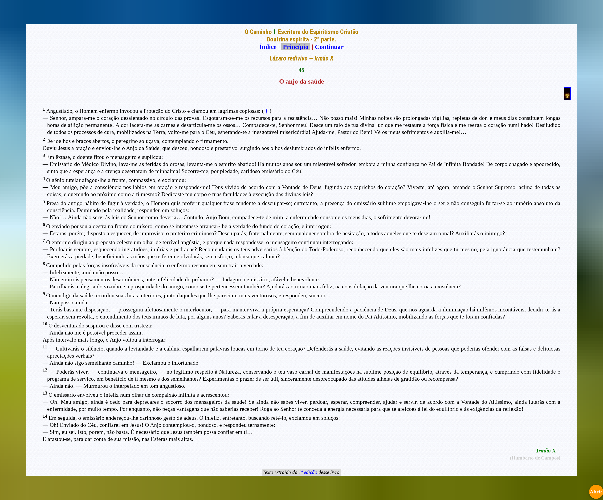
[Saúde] (567, 97)
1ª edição (308, 472)
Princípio (295, 46)
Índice (268, 46)
